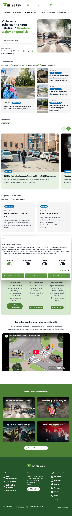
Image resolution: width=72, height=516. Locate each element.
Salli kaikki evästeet (59, 276)
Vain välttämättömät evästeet (13, 276)
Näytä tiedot (63, 270)
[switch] (27, 263)
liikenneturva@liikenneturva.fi (36, 478)
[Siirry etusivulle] (12, 5)
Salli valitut (36, 276)
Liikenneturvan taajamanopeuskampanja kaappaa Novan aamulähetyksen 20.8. (17, 108)
